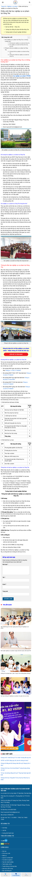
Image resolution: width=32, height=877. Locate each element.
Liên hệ (4, 830)
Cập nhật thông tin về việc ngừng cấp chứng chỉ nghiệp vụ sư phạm (15, 627)
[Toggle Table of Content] (28, 37)
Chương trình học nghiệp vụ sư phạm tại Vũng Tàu (19, 52)
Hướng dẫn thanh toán (8, 833)
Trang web (5, 591)
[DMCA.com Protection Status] (5, 844)
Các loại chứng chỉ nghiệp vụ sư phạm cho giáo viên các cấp (15, 696)
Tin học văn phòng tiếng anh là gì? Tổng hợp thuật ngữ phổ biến (16, 774)
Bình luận (5, 564)
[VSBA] (15, 2)
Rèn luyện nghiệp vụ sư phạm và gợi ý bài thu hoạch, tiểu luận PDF (16, 650)
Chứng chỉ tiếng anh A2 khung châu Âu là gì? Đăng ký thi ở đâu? (15, 764)
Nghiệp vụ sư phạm (12, 6)
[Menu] (3, 2)
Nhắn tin (26, 875)
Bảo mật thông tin (6, 870)
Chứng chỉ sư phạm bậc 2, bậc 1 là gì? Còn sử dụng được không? (16, 673)
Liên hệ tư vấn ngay (16, 354)
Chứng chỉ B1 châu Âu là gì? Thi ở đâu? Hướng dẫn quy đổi (16, 757)
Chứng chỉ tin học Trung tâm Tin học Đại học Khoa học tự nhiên (15, 778)
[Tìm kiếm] (29, 2)
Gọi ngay (5, 875)
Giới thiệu (4, 827)
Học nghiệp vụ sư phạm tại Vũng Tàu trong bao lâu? (19, 45)
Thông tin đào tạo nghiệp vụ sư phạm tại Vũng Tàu (16, 48)
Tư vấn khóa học (16, 875)
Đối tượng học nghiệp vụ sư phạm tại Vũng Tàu (19, 43)
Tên (4, 577)
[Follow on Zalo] (6, 840)
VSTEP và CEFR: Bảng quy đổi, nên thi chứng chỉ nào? (14, 760)
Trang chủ (3, 6)
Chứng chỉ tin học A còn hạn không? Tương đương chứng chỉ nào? (15, 769)
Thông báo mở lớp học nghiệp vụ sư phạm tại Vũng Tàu (19, 55)
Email (4, 584)
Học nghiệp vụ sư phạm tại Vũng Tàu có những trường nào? (16, 40)
